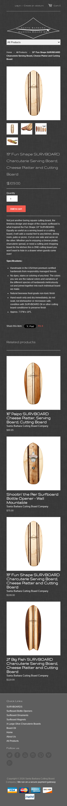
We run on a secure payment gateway (36, 782)
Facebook (17, 755)
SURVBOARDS (14, 706)
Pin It (40, 326)
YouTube (25, 755)
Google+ (9, 763)
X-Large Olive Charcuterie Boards (24, 724)
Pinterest (41, 755)
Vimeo (49, 755)
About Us (11, 736)
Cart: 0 (57, 5)
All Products (13, 741)
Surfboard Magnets (16, 719)
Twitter (9, 755)
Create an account (34, 5)
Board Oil (11, 728)
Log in (18, 5)
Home (10, 732)
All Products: (22, 52)
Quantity (11, 193)
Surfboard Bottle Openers (19, 711)
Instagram (33, 755)
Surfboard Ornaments (17, 715)
